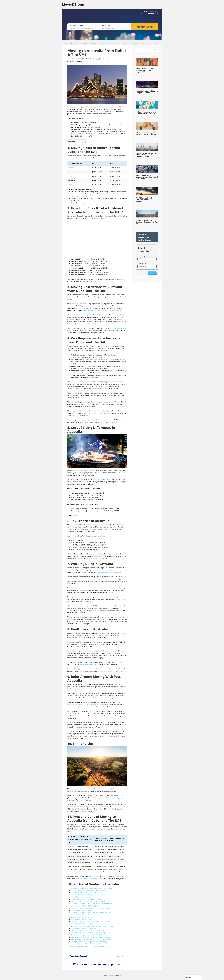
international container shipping (100, 203)
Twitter (130, 974)
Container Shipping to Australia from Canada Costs (87, 930)
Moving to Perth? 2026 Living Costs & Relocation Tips (88, 933)
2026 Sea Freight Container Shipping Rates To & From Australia (91, 888)
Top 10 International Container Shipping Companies (144, 199)
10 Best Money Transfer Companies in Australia (86, 892)
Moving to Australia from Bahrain (82, 915)
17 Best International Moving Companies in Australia (88, 890)
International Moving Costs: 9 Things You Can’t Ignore (147, 133)
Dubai (99, 107)
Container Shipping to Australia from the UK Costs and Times (91, 913)
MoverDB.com (73, 4)
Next (151, 273)
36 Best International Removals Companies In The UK (147, 222)
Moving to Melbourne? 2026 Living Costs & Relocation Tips (90, 946)
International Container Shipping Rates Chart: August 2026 (145, 70)
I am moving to (141, 263)
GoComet (84, 196)
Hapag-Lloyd (75, 196)
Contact (102, 974)
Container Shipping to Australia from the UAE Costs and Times (91, 904)
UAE (108, 107)
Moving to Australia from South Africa (83, 928)
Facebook (124, 974)
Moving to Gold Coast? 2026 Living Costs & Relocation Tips (90, 944)
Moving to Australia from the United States (85, 906)
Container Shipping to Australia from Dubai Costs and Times (91, 901)
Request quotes (145, 27)
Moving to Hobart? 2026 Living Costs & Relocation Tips (89, 942)
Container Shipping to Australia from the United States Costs (91, 908)
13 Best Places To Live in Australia (82, 897)
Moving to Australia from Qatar (81, 919)
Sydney (70, 185)
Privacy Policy (109, 974)
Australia (115, 107)
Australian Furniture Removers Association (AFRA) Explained (90, 937)
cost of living (99, 479)
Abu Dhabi (74, 268)
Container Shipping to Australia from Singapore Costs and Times (92, 926)
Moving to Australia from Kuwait (81, 917)
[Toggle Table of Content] (83, 141)
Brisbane (71, 172)
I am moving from (142, 256)
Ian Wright (106, 59)
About (97, 974)
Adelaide (71, 168)
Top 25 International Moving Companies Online (147, 92)
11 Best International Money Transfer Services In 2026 (147, 113)
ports (87, 158)
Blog (93, 974)
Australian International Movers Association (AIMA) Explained (91, 939)
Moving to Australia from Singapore (83, 924)
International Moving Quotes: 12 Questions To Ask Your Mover (147, 177)
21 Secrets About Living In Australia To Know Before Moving (91, 899)
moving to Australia (78, 304)
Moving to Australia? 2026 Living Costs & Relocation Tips (89, 895)
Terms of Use (117, 974)
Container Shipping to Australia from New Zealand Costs (89, 935)
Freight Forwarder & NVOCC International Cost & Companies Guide (147, 154)
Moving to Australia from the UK (81, 910)
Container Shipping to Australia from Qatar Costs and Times (91, 922)
